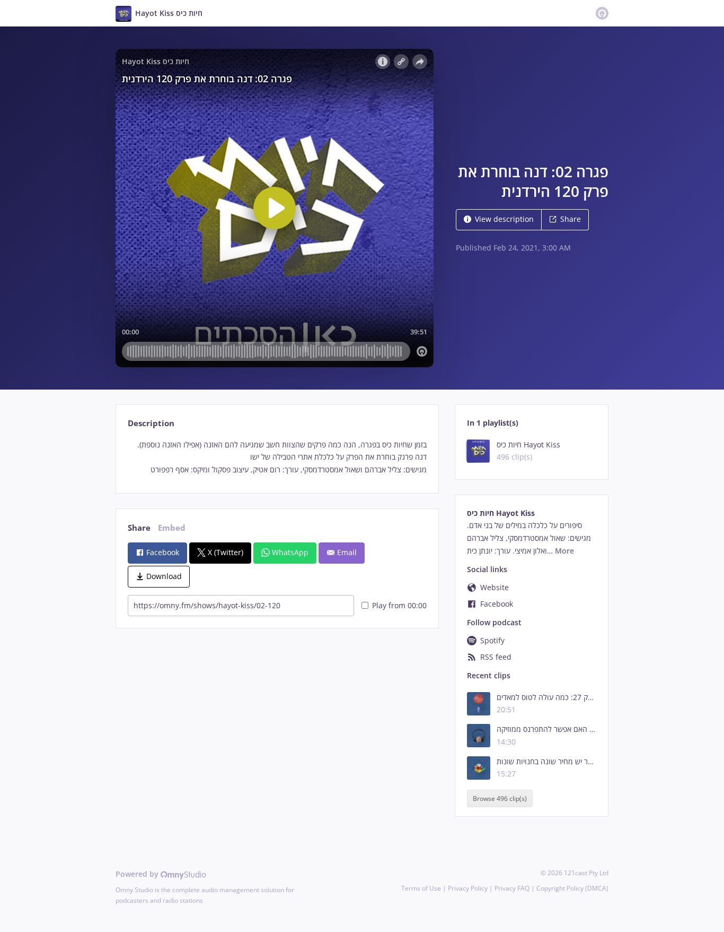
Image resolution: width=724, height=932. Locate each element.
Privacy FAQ (512, 888)
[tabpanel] (277, 457)
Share (570, 219)
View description (504, 219)
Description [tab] (151, 423)
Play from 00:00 (399, 605)
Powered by (138, 874)
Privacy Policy (468, 888)
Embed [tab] (172, 527)
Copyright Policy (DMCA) (572, 888)
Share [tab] (139, 527)
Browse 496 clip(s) (500, 798)
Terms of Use (421, 888)
